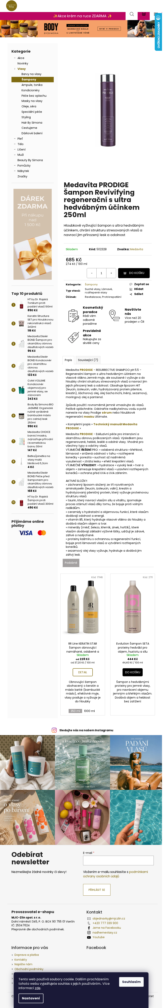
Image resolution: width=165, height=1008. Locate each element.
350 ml (75, 711)
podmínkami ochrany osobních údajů (115, 874)
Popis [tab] (68, 360)
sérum (107, 413)
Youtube (99, 937)
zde (37, 988)
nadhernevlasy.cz (105, 933)
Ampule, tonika (32, 85)
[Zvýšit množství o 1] (111, 273)
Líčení (22, 149)
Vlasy (22, 69)
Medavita (136, 249)
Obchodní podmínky (28, 969)
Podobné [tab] (71, 563)
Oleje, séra (29, 106)
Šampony (29, 79)
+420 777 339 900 (105, 923)
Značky (22, 176)
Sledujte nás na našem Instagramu (86, 730)
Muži (21, 155)
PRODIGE (86, 370)
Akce (21, 58)
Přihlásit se (97, 890)
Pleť (20, 139)
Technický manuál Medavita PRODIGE (101, 426)
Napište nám (23, 964)
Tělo (21, 144)
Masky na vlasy (32, 101)
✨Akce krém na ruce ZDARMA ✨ (82, 15)
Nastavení (31, 998)
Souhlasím (131, 982)
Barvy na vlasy (31, 74)
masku (89, 417)
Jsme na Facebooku (107, 928)
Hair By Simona (32, 123)
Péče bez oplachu (34, 96)
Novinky (23, 63)
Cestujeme (29, 128)
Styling (26, 117)
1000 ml (89, 711)
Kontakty (20, 960)
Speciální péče (32, 112)
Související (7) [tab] (88, 360)
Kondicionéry (31, 90)
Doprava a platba (26, 955)
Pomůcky (24, 166)
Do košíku (136, 273)
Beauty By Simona (30, 160)
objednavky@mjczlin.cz (109, 918)
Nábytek (23, 171)
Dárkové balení (32, 133)
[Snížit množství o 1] (92, 273)
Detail (82, 672)
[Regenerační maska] (83, 417)
